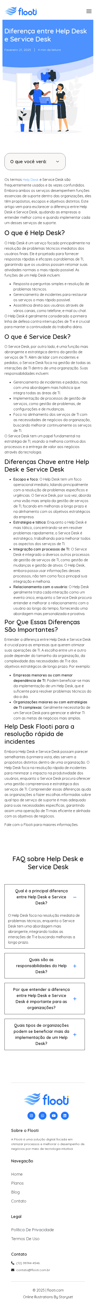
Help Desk (31, 180)
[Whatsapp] (42, 1116)
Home (17, 1174)
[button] (57, 161)
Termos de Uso (25, 1238)
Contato (18, 1201)
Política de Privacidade (32, 1229)
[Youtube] (54, 1116)
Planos (17, 1183)
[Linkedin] (65, 1116)
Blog (15, 1192)
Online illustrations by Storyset (48, 1297)
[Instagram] (31, 1116)
